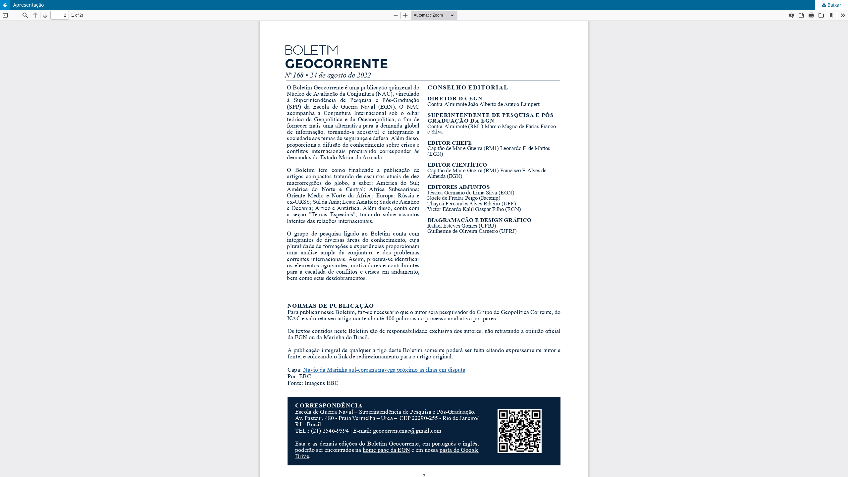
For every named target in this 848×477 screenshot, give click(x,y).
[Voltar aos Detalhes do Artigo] (5, 5)
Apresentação (28, 5)
